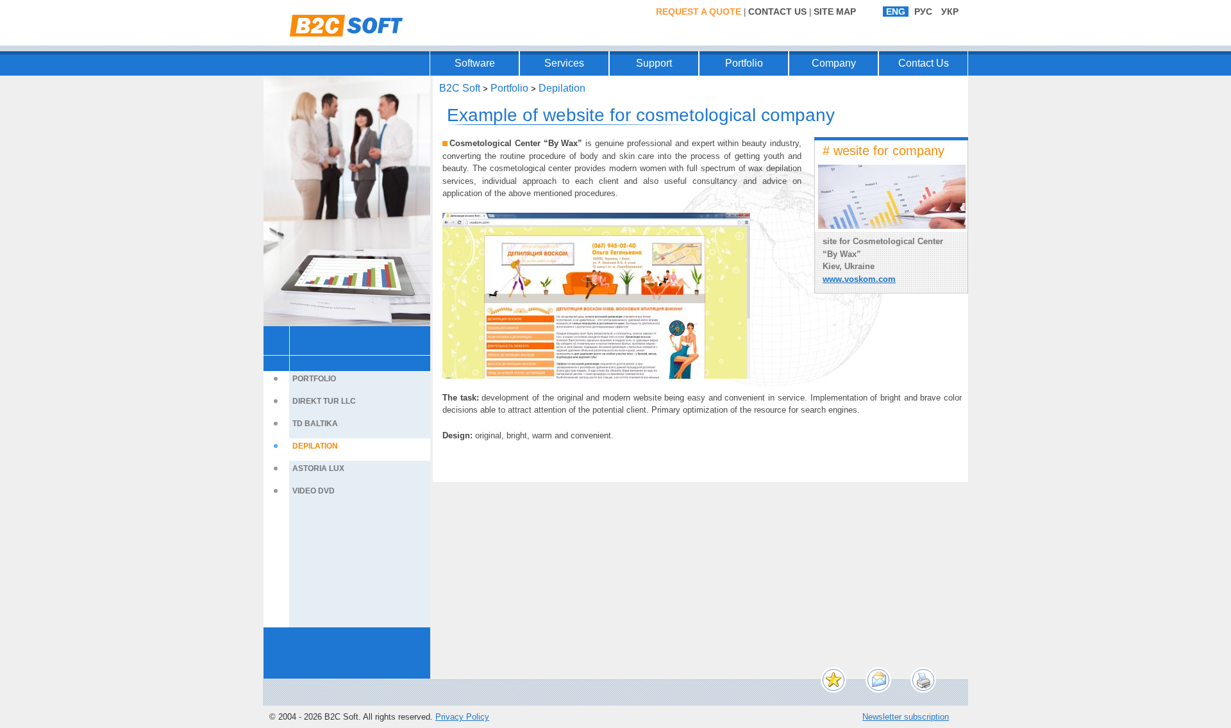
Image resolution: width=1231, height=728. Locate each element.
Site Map (835, 11)
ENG (895, 11)
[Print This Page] (923, 680)
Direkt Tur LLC (324, 401)
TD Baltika (315, 423)
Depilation (315, 446)
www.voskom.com (859, 279)
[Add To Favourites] (833, 680)
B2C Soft (459, 88)
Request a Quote (698, 11)
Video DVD (313, 490)
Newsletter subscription (905, 717)
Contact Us (777, 11)
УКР (950, 11)
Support (654, 63)
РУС (923, 11)
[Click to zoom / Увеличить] (596, 296)
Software (475, 63)
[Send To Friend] (878, 680)
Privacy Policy (462, 717)
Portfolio (744, 63)
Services (564, 63)
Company (834, 63)
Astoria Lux (318, 468)
